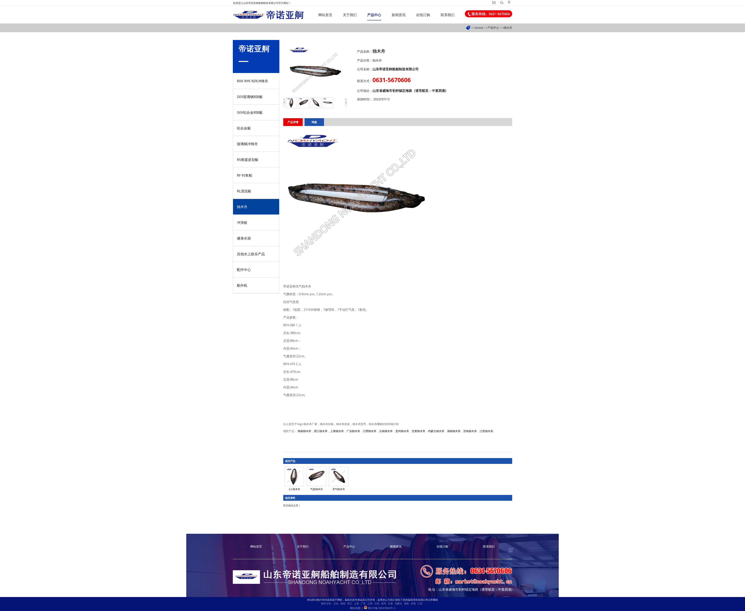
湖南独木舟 (454, 431)
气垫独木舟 (316, 489)
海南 (342, 603)
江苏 (420, 603)
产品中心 (493, 28)
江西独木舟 (369, 431)
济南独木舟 (470, 431)
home (479, 28)
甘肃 (390, 603)
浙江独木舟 (320, 431)
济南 (413, 603)
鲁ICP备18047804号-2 (381, 608)
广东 (363, 603)
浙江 (349, 603)
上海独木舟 (337, 431)
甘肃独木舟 (418, 431)
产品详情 (293, 122)
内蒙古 (398, 603)
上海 (356, 603)
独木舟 (507, 28)
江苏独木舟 (486, 431)
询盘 (314, 122)
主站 (336, 603)
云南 (376, 603)
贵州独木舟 (402, 431)
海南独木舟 (304, 431)
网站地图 (355, 608)
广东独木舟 (353, 431)
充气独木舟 (338, 489)
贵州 (383, 603)
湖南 (406, 603)
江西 (369, 603)
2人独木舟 (294, 489)
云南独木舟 (386, 431)
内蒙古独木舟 (436, 431)
